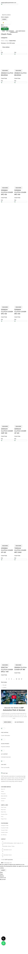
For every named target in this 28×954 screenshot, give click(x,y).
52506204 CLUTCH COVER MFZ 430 (7, 312)
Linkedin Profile (4, 832)
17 (21, 679)
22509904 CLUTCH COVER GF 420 (7, 550)
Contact (2, 800)
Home (2, 40)
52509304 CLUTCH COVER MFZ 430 (20, 192)
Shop (6, 40)
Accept (3, 870)
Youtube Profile (4, 830)
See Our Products (19, 722)
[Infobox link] (14, 733)
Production (3, 793)
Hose (2, 816)
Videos (2, 791)
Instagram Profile (4, 825)
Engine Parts (4, 818)
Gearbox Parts (4, 814)
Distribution (3, 798)
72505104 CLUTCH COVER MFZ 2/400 (20, 550)
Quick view (6, 67)
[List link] (14, 848)
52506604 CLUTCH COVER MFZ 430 (7, 192)
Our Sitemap (3, 834)
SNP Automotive (9, 859)
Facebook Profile (4, 827)
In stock (4, 687)
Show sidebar (6, 47)
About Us (3, 789)
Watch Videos (7, 722)
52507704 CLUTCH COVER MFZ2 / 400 (7, 669)
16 (19, 679)
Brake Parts (3, 811)
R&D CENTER (4, 796)
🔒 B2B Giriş (6, 22)
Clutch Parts (4, 78)
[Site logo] (9, 8)
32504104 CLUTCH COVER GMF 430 (7, 431)
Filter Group (3, 807)
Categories (4, 37)
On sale (4, 685)
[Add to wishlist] (10, 67)
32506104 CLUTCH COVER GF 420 (20, 431)
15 (16, 679)
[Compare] (2, 67)
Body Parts (3, 809)
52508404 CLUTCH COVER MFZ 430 (20, 312)
